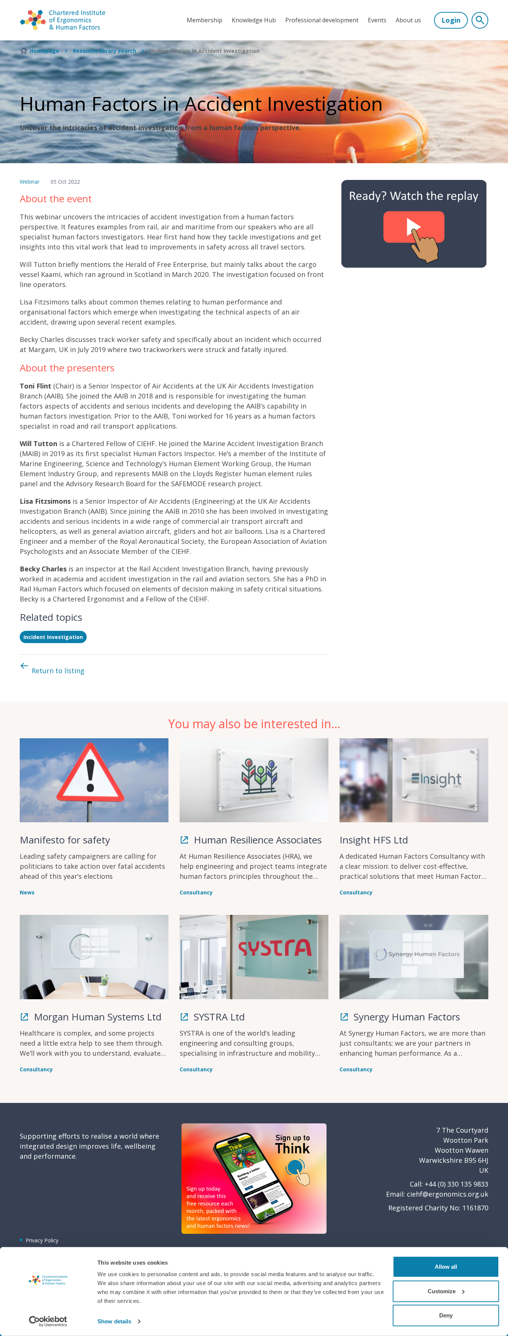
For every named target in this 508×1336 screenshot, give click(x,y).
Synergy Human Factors (405, 1016)
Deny (446, 1315)
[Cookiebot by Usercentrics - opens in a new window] (48, 1321)
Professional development (322, 20)
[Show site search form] (480, 20)
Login (450, 20)
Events (377, 20)
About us (408, 20)
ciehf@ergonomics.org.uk (447, 1194)
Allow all (446, 1267)
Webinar (29, 181)
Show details (114, 1321)
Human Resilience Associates (256, 839)
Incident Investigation (53, 636)
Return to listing (58, 670)
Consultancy (196, 892)
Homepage (44, 50)
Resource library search (104, 50)
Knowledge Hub (254, 20)
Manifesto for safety (65, 839)
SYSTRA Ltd (218, 1016)
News (27, 892)
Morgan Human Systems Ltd (96, 1016)
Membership (204, 20)
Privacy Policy (42, 1240)
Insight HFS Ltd (374, 839)
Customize (442, 1291)
